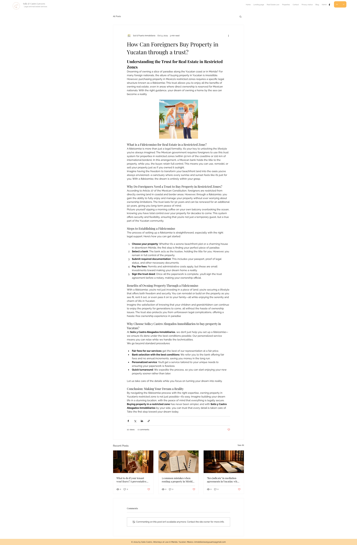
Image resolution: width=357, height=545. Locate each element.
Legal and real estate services (35, 7)
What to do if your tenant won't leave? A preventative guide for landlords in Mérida (132, 479)
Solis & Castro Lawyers (34, 3)
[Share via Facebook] (128, 421)
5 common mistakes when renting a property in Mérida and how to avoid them (178, 479)
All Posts (117, 16)
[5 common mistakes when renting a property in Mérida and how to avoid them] (178, 461)
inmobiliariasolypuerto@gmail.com (210, 542)
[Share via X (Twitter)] (135, 421)
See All (241, 445)
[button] (240, 16)
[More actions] (228, 35)
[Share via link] (148, 421)
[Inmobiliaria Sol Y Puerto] (329, 4)
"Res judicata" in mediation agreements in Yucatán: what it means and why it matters (223, 479)
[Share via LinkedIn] (142, 421)
